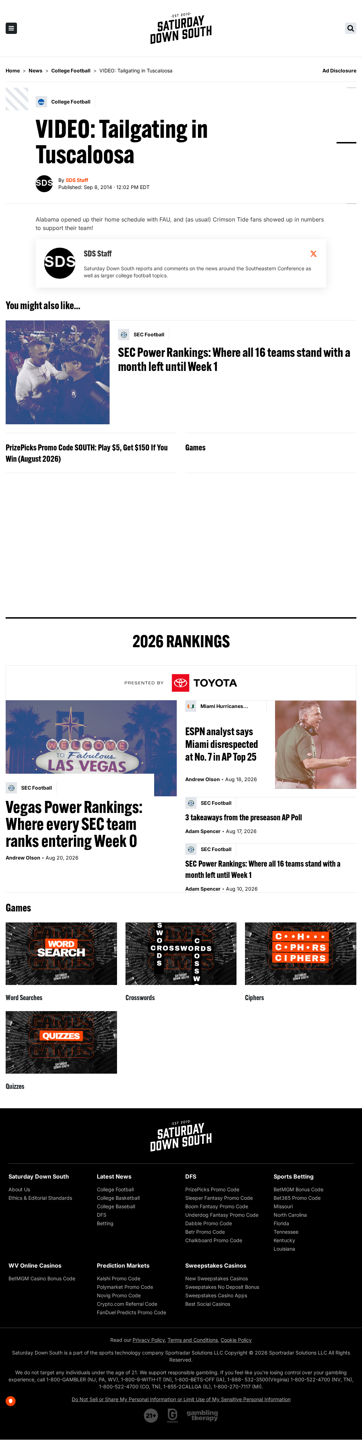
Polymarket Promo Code (125, 1287)
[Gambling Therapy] (202, 1416)
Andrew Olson (23, 858)
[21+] (151, 1416)
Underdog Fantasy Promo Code (221, 1215)
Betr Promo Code (205, 1232)
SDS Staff (77, 180)
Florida (281, 1223)
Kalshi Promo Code (118, 1278)
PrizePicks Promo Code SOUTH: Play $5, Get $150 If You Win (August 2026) (87, 453)
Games (195, 447)
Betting (105, 1223)
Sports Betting (294, 1176)
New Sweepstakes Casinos (216, 1278)
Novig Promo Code (119, 1295)
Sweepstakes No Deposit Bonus (222, 1287)
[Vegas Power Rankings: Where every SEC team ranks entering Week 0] (91, 748)
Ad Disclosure (339, 70)
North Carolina (290, 1215)
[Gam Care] (172, 1416)
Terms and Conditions (193, 1340)
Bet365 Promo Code (297, 1198)
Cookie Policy (236, 1340)
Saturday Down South (38, 1176)
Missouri (283, 1206)
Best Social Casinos (207, 1304)
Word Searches (24, 997)
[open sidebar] (11, 28)
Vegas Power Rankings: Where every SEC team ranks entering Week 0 (74, 823)
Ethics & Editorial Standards (40, 1198)
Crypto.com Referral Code (127, 1304)
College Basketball (118, 1198)
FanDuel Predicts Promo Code (131, 1312)
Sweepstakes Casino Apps (216, 1295)
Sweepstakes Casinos (215, 1265)
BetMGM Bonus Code (298, 1189)
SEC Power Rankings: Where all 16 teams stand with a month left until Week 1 (234, 359)
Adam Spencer (203, 831)
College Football (115, 1189)
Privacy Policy (149, 1340)
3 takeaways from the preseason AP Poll (243, 817)
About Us (19, 1189)
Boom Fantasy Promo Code (216, 1206)
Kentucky (284, 1240)
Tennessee (286, 1232)
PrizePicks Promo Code (212, 1189)
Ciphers (254, 997)
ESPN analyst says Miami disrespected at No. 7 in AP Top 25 (221, 744)
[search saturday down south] (350, 28)
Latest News (114, 1176)
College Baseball (116, 1206)
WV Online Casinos (35, 1265)
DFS (101, 1215)
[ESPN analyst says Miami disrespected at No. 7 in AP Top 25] (315, 745)
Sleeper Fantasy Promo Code (219, 1198)
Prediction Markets (123, 1265)
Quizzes (15, 1086)
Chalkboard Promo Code (213, 1240)
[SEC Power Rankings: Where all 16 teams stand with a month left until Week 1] (58, 372)
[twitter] (313, 253)
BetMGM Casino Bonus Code (41, 1278)
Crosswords (140, 997)
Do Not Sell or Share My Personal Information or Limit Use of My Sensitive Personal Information (181, 1399)
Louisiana (284, 1249)
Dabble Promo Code (208, 1223)
